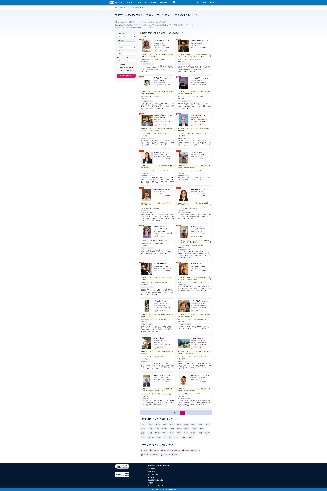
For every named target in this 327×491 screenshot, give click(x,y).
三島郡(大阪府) (167, 437)
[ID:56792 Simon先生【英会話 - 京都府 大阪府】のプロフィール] (194, 391)
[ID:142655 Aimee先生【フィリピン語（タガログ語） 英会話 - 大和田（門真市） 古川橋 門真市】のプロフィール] (157, 391)
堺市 (150, 424)
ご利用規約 (138, 27)
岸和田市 (157, 424)
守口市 (207, 424)
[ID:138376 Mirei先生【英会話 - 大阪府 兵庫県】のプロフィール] (157, 316)
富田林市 (171, 428)
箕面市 (143, 433)
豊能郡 (176, 437)
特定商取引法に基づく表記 (155, 480)
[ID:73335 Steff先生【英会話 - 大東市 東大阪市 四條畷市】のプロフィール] (157, 242)
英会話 (121, 7)
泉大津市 (186, 424)
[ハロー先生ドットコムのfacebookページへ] (174, 2)
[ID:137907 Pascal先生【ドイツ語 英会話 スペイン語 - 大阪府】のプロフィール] (157, 279)
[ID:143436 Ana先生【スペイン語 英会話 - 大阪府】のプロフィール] (157, 168)
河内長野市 (187, 428)
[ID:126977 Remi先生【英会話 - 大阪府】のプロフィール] (194, 242)
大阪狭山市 (151, 437)
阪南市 (158, 437)
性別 (118, 57)
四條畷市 (207, 433)
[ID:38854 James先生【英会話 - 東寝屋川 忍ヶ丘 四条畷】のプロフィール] (157, 353)
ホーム (116, 7)
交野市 (143, 437)
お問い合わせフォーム (154, 471)
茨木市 (150, 428)
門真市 (164, 433)
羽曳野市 (157, 433)
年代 (127, 57)
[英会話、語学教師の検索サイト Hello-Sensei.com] (116, 2)
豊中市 (164, 424)
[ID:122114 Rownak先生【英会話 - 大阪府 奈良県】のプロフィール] (157, 130)
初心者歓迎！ (123, 64)
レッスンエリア (121, 40)
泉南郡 (190, 437)
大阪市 (143, 424)
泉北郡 (183, 437)
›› (181, 413)
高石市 (179, 433)
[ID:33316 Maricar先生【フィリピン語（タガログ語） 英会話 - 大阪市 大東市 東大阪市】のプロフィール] (194, 316)
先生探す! (131, 2)
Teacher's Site (163, 2)
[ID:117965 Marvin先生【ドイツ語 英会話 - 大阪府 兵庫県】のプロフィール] (194, 93)
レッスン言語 (120, 33)
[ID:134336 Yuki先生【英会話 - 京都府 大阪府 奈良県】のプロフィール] (194, 279)
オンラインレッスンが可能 (127, 70)
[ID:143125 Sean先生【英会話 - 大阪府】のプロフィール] (157, 205)
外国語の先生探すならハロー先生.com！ (159, 465)
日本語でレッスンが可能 (126, 67)
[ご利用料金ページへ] (122, 474)
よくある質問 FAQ (153, 474)
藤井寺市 (186, 433)
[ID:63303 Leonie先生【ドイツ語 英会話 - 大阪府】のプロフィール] (194, 130)
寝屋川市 (179, 428)
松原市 (194, 428)
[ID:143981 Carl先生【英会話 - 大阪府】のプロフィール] (157, 93)
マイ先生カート (152, 468)
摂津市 (172, 433)
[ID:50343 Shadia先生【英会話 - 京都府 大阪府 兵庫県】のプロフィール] (157, 56)
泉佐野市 (164, 428)
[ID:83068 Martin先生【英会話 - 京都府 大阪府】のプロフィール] (194, 56)
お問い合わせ (152, 2)
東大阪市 (193, 433)
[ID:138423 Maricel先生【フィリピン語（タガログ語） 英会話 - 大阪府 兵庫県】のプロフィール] (194, 205)
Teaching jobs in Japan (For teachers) (159, 485)
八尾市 (157, 428)
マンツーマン (120, 51)
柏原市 (150, 433)
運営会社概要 (151, 477)
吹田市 (179, 424)
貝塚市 (200, 424)
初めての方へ (141, 2)
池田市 (172, 424)
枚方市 (143, 428)
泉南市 (200, 433)
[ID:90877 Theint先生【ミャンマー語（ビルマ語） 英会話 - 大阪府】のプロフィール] (194, 353)
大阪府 (127, 7)
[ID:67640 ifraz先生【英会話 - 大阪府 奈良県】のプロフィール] (194, 168)
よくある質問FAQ (131, 27)
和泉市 (201, 428)
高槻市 (193, 424)
